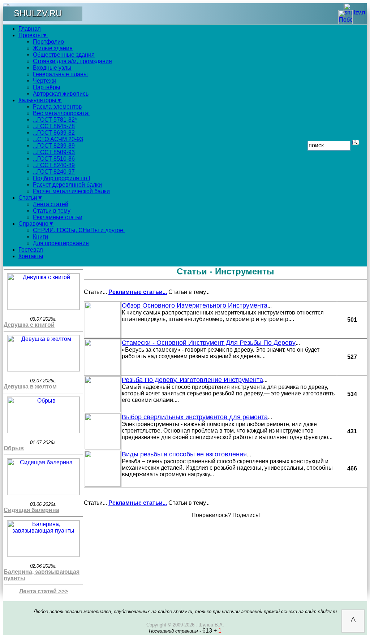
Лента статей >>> (43, 591)
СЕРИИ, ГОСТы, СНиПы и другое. (79, 230)
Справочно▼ (36, 224)
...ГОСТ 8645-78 (54, 126)
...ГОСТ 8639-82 (54, 133)
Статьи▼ (30, 198)
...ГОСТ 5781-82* (55, 120)
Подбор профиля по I (61, 178)
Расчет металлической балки (71, 191)
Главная (29, 29)
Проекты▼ (33, 35)
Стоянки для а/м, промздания (72, 61)
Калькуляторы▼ (40, 100)
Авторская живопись (61, 94)
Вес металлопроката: (61, 113)
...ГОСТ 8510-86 (54, 159)
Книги (40, 237)
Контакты (30, 256)
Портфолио (48, 42)
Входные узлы (52, 68)
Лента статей (50, 204)
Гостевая (30, 250)
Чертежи (44, 81)
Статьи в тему (51, 211)
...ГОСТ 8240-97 (54, 172)
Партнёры (46, 87)
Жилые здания (53, 48)
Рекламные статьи (57, 217)
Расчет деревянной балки (67, 185)
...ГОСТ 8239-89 (54, 146)
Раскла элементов (57, 107)
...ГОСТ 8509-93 (54, 152)
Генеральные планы (60, 74)
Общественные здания (64, 55)
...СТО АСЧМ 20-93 (58, 139)
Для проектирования (61, 243)
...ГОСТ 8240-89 (54, 165)
